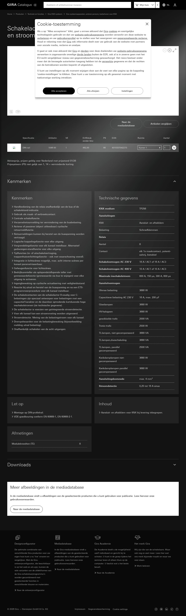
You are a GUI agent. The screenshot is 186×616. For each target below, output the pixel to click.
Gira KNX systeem (55, 14)
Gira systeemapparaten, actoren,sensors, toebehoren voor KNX (91, 14)
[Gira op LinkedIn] (166, 609)
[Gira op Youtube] (161, 609)
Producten (20, 14)
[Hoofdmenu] (34, 5)
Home (9, 14)
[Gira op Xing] (172, 609)
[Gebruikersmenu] (175, 5)
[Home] (19, 5)
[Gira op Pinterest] (177, 609)
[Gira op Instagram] (156, 609)
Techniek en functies (36, 14)
